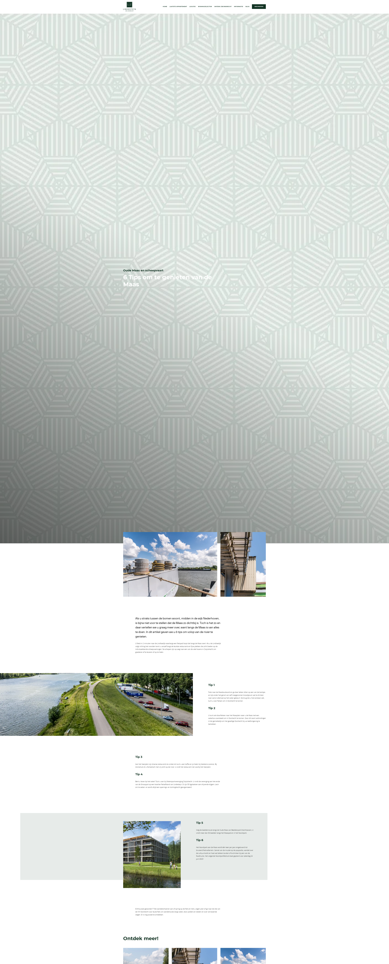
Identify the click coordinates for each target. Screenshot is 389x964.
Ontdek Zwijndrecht (223, 6)
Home (165, 6)
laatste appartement (178, 6)
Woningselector (205, 6)
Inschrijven (258, 6)
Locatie (192, 6)
